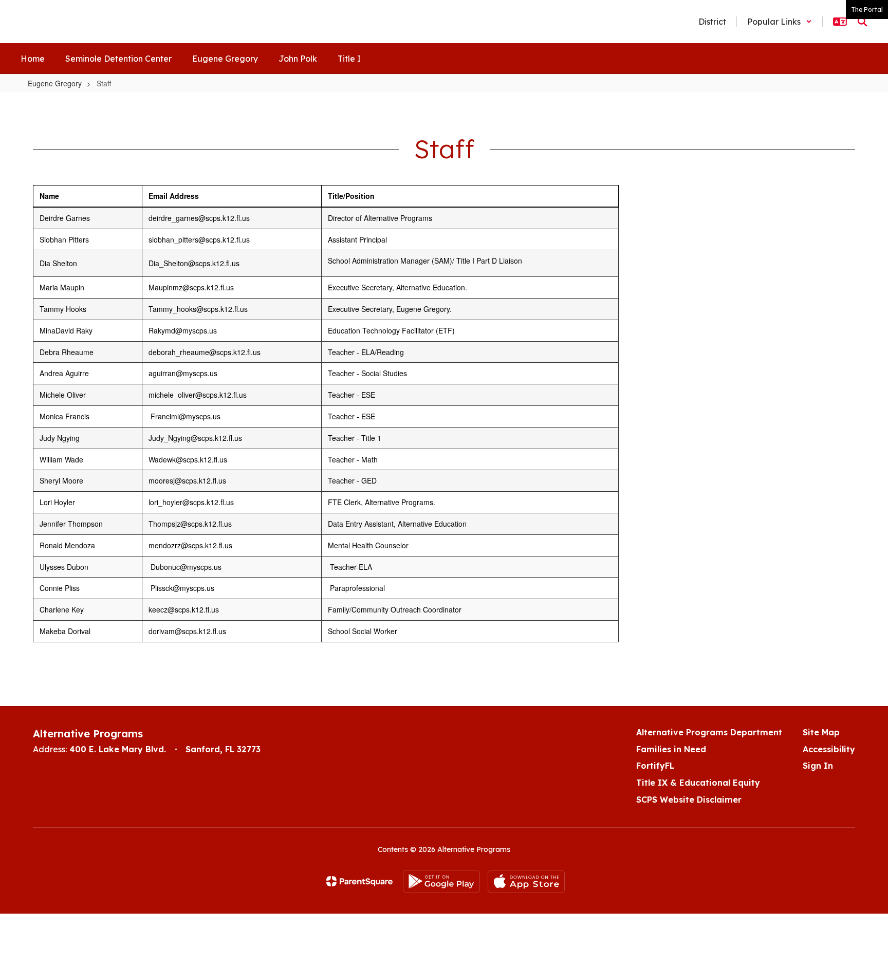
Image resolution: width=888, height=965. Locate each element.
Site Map (821, 732)
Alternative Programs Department (709, 732)
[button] (779, 21)
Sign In (818, 765)
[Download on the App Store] (526, 881)
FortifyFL (655, 765)
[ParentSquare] (359, 881)
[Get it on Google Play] (441, 881)
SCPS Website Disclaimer (689, 799)
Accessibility (829, 749)
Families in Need (671, 749)
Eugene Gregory (55, 83)
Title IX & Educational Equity (698, 782)
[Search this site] (862, 21)
